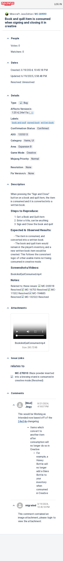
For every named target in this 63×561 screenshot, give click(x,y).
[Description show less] (8, 184)
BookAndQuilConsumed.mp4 (26, 274)
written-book (47, 122)
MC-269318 (47, 286)
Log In (58, 4)
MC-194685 (38, 293)
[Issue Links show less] (8, 358)
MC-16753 (30, 289)
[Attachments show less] (8, 308)
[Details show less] (8, 96)
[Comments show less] (8, 393)
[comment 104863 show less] (14, 405)
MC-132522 (31, 297)
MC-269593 (40, 14)
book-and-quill (19, 122)
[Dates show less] (8, 63)
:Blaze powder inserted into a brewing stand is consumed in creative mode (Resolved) (34, 377)
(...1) (31, 113)
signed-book (33, 122)
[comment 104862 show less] (14, 505)
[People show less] (8, 38)
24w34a (22, 421)
